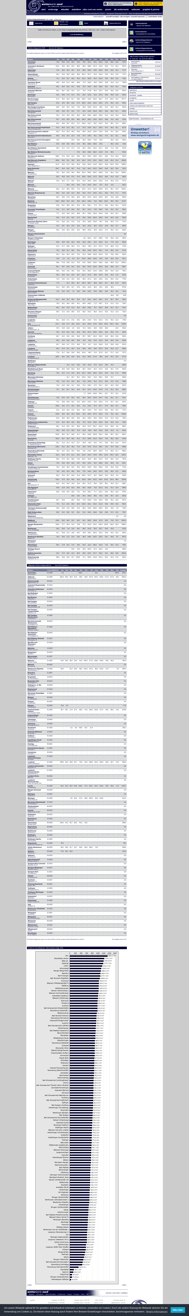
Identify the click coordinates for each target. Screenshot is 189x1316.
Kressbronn (32, 752)
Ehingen (31, 226)
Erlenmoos (32, 255)
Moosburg (31, 373)
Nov (112, 59)
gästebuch (133, 90)
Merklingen (32, 361)
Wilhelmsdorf (33, 925)
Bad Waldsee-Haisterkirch (37, 148)
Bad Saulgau (32, 103)
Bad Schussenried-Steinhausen (35, 622)
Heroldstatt (32, 728)
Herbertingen (32, 275)
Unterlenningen (33, 500)
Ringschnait (35, 843)
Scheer (31, 463)
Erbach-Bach (32, 250)
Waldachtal (35, 516)
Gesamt (123, 59)
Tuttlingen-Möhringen (36, 892)
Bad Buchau (32, 598)
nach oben (116, 1293)
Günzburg (33, 724)
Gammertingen (33, 716)
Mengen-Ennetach (34, 790)
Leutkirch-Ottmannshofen (33, 771)
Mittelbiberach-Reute (35, 369)
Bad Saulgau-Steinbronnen (33, 617)
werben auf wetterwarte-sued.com (141, 106)
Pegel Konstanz (134, 118)
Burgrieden (32, 205)
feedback (124, 1293)
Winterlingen (32, 545)
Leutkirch (33, 357)
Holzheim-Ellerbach (35, 732)
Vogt (31, 905)
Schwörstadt (32, 480)
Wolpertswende (33, 557)
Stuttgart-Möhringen (35, 868)
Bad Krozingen (33, 99)
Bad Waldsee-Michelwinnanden (39, 152)
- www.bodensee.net (146, 118)
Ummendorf (32, 492)
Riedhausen (32, 831)
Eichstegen (32, 242)
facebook (133, 92)
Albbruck (32, 577)
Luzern (32, 786)
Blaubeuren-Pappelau (35, 669)
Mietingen (31, 794)
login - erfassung (55, 19)
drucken (108, 1293)
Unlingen (32, 496)
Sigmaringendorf (34, 860)
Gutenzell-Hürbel (34, 271)
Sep (101, 59)
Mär (68, 59)
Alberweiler (32, 70)
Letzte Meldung (52, 570)
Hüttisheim (32, 304)
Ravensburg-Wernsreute (36, 447)
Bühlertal (32, 201)
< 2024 (29, 42)
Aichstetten (32, 573)
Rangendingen (33, 431)
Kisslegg (32, 744)
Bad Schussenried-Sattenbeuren (39, 136)
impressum (133, 111)
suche (132, 100)
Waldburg (32, 521)
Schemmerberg (33, 471)
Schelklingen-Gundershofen (38, 467)
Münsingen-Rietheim (35, 381)
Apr (73, 59)
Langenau (32, 341)
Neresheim (33, 385)
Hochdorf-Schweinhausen (37, 283)
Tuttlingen (33, 888)
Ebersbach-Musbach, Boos (37, 222)
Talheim (32, 876)
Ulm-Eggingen (33, 488)
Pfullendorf (33, 426)
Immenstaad (32, 316)
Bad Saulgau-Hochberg (36, 107)
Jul (90, 59)
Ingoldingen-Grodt (34, 740)
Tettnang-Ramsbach (35, 884)
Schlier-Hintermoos (35, 847)
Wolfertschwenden (34, 553)
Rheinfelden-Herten (35, 455)
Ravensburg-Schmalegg (36, 443)
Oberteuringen (33, 394)
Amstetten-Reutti (34, 83)
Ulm (33, 484)
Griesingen (32, 720)
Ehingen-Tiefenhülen (35, 238)
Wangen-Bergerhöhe (35, 525)
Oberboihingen (33, 807)
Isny (34, 324)
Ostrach (31, 406)
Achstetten (32, 62)
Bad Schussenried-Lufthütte (38, 132)
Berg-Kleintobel (33, 169)
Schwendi (31, 475)
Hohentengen (33, 287)
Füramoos (32, 259)
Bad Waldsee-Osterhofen (33, 634)
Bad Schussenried (34, 111)
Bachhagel (31, 95)
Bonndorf (31, 673)
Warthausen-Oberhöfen (36, 909)
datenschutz (134, 113)
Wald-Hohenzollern (35, 512)
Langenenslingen (34, 353)
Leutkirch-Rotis (33, 776)
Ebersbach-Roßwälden (36, 693)
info (47, 19)
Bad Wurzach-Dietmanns (33, 644)
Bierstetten (32, 197)
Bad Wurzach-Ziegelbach (37, 160)
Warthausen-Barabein (35, 537)
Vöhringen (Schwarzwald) (37, 508)
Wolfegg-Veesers (34, 549)
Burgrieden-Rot (33, 681)
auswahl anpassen (138, 16)
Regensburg (32, 827)
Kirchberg (31, 336)
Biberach (32, 173)
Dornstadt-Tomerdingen (36, 210)
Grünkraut (31, 263)
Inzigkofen (31, 320)
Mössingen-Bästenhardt (36, 802)
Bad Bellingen (33, 593)
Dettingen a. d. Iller (34, 685)
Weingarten (32, 541)
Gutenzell (32, 267)
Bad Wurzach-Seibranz (36, 156)
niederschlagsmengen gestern (144, 56)
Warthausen (33, 529)
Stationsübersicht (115, 23)
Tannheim (33, 880)
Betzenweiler (33, 657)
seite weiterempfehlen (137, 103)
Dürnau (32, 214)
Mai (78, 59)
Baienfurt (34, 164)
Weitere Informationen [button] (157, 1311)
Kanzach (35, 332)
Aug (95, 59)
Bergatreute (32, 652)
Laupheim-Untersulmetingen (34, 757)
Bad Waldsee (32, 144)
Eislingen (32, 246)
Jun (84, 59)
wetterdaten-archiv (155, 16)
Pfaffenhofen (32, 418)
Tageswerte (38, 23)
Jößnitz (33, 328)
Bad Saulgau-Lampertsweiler (33, 611)
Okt (106, 59)
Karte (86, 23)
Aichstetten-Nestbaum (36, 66)
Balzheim (32, 648)
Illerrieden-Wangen (34, 312)
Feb (63, 59)
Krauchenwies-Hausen (36, 748)
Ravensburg (32, 435)
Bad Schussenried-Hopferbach (39, 128)
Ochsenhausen (33, 398)
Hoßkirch (31, 736)
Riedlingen (32, 835)
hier (98, 30)
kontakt (132, 108)
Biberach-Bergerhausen (36, 193)
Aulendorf (34, 87)
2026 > (124, 42)
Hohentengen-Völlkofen (36, 295)
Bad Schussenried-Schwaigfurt (39, 140)
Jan (58, 59)
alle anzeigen (125, 16)
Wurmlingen (32, 933)
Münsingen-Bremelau (35, 377)
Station (30, 59)
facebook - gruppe (136, 95)
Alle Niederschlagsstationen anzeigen (148, 81)
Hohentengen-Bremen (36, 291)
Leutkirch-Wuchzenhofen (35, 781)
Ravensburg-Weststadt (36, 451)
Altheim (32, 79)
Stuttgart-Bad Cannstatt (36, 864)
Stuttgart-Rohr (33, 872)
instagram (133, 98)
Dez (117, 59)
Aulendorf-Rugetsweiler (36, 585)
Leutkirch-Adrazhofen (36, 766)
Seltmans (31, 856)
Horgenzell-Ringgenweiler (37, 300)
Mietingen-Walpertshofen (37, 365)
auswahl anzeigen (112, 16)
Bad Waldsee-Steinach (36, 639)
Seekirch (31, 851)
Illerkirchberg (32, 308)
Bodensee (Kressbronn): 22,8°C (94, 13)
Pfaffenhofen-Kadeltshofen (38, 422)
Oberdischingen (33, 390)
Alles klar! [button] (178, 1310)
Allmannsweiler (33, 581)
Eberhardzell (32, 218)
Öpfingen (32, 402)
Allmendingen (33, 74)
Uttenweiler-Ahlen (34, 504)
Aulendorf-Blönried (35, 91)
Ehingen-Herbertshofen (36, 234)
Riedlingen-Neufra (34, 459)
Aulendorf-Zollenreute (36, 589)
